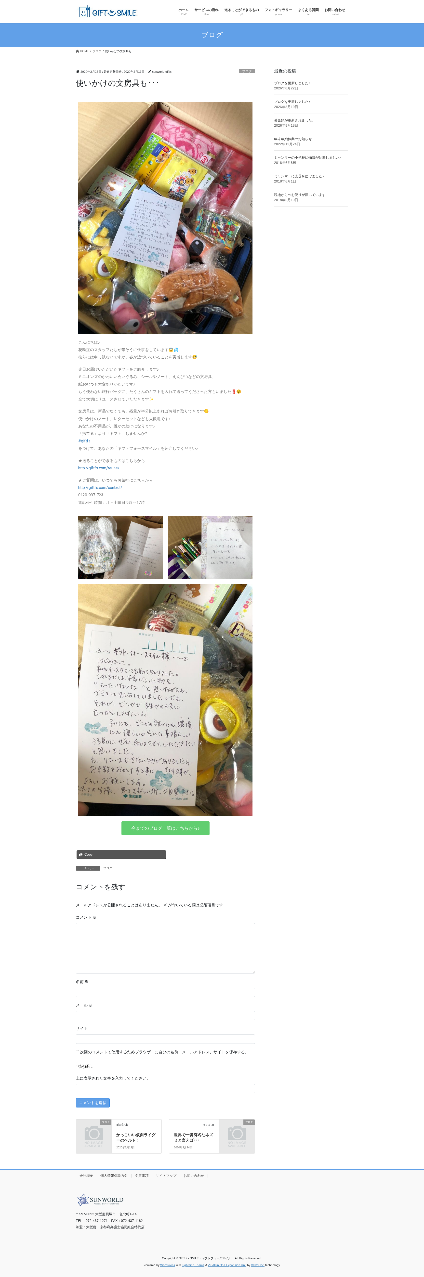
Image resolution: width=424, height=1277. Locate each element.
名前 (82, 982)
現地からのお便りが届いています (300, 195)
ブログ (247, 71)
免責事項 (142, 1176)
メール (84, 1005)
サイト (82, 1028)
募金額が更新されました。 (294, 120)
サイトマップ (166, 1176)
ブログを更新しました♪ (292, 83)
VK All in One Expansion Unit (227, 1265)
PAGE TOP (410, 1234)
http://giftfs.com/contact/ (100, 487)
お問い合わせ (194, 1176)
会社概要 (86, 1176)
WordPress (167, 1265)
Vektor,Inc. (258, 1265)
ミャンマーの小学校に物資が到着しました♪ (307, 157)
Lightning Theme (193, 1265)
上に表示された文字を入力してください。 (113, 1078)
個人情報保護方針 (114, 1176)
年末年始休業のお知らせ (293, 139)
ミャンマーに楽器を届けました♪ (299, 176)
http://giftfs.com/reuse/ (98, 468)
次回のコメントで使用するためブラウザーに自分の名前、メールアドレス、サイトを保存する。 (164, 1052)
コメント (86, 917)
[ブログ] (93, 1130)
